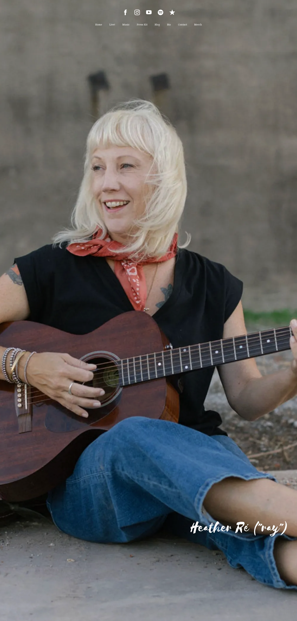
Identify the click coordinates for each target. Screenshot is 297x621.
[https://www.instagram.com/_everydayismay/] (137, 12)
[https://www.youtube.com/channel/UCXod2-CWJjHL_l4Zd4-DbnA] (149, 12)
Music (126, 24)
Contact (182, 24)
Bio (169, 24)
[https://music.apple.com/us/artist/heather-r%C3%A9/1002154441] (172, 12)
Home (98, 24)
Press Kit (142, 24)
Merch (198, 24)
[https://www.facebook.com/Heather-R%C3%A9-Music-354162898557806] (125, 12)
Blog (157, 24)
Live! (112, 24)
